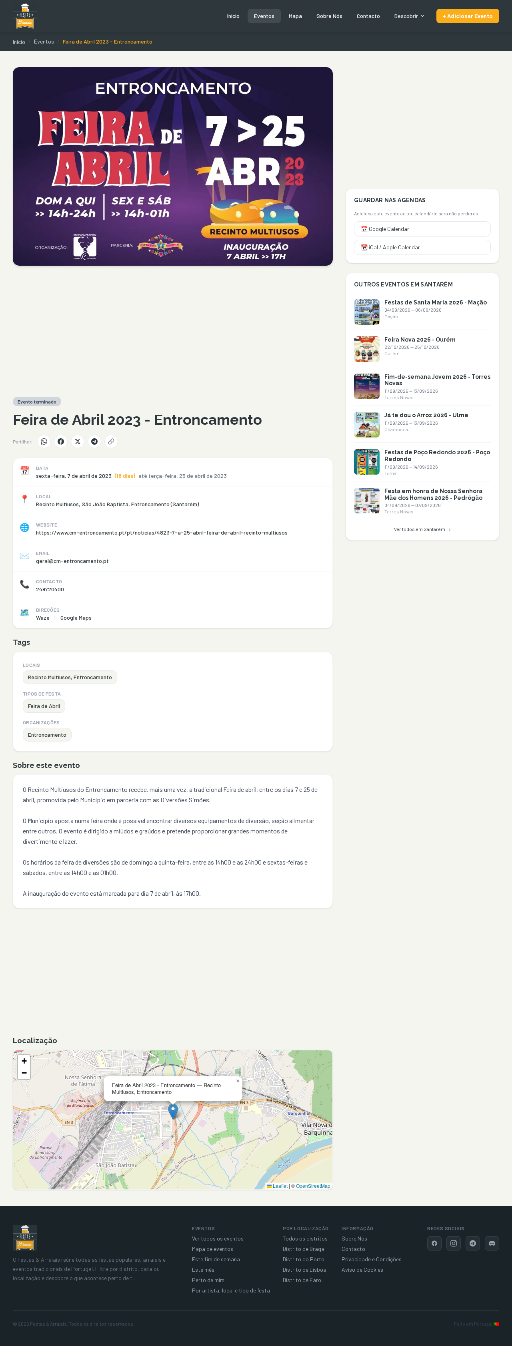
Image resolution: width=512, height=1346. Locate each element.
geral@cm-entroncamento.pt (72, 560)
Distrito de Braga (303, 1248)
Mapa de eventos (212, 1248)
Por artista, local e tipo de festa (231, 1290)
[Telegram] (94, 441)
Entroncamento (47, 734)
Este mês (203, 1269)
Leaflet (280, 1185)
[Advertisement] (173, 331)
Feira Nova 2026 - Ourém (420, 339)
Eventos (264, 15)
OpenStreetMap (313, 1185)
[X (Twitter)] (77, 441)
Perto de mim (208, 1279)
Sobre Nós (329, 15)
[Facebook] (61, 441)
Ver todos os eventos (218, 1238)
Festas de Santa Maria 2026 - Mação (435, 302)
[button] (173, 1111)
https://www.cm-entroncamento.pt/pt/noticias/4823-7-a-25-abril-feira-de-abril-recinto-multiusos (162, 532)
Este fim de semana (216, 1259)
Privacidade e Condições (372, 1259)
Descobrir (406, 15)
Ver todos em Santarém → (422, 529)
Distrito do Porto (303, 1259)
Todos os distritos (305, 1238)
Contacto (368, 15)
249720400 (50, 589)
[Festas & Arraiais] (25, 1238)
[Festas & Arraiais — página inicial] (25, 16)
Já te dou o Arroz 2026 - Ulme (426, 415)
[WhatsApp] (44, 441)
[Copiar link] (111, 441)
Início (233, 15)
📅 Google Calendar (385, 228)
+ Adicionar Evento (468, 15)
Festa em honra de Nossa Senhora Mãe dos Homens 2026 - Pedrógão (433, 494)
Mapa (295, 15)
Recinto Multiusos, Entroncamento (70, 677)
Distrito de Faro (302, 1279)
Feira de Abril (44, 705)
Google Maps (76, 617)
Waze (43, 617)
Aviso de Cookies (362, 1269)
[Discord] (492, 1243)
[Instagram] (453, 1243)
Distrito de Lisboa (304, 1269)
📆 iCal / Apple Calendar (390, 247)
